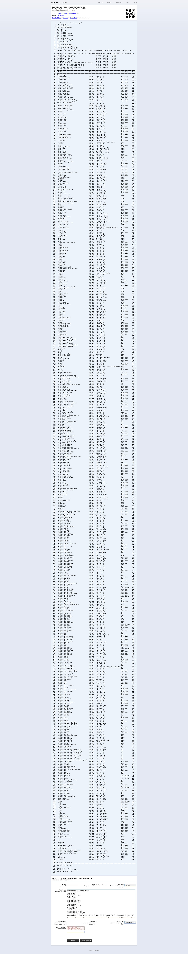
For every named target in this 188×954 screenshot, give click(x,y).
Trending (119, 2)
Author (61, 885)
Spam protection (61, 928)
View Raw (65, 18)
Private (88, 923)
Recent (109, 2)
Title (89, 885)
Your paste (60, 890)
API (127, 2)
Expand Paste (73, 18)
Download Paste (56, 18)
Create (100, 2)
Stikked (97, 950)
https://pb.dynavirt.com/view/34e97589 (68, 13)
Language (116, 886)
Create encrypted (86, 940)
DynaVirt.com (59, 2)
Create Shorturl (60, 923)
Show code (61, 15)
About (135, 2)
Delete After (116, 923)
